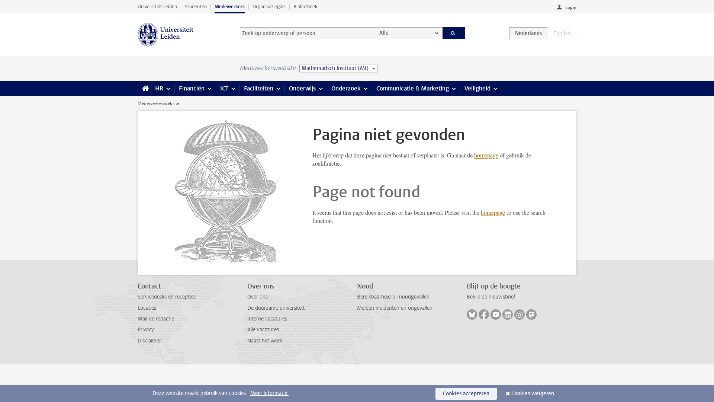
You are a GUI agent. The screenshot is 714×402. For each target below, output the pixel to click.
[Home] (144, 88)
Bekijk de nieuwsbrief (491, 296)
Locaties (147, 308)
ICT (224, 88)
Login (570, 7)
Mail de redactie (156, 318)
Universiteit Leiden (157, 6)
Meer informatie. (269, 393)
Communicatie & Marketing (412, 88)
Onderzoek (346, 88)
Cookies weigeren (532, 393)
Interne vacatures (267, 318)
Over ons (257, 296)
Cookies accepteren (466, 393)
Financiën (192, 88)
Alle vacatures (263, 329)
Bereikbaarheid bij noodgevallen (393, 296)
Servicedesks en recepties (167, 296)
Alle (384, 32)
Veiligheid (477, 88)
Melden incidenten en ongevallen (394, 308)
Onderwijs (302, 88)
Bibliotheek (305, 6)
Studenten (196, 6)
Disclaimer (149, 340)
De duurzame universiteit (276, 308)
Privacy (146, 329)
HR (159, 88)
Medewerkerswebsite (158, 103)
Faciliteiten (258, 88)
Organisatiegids (269, 6)
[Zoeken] (454, 33)
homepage (486, 155)
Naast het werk (264, 340)
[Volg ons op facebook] (484, 314)
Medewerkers (230, 6)
